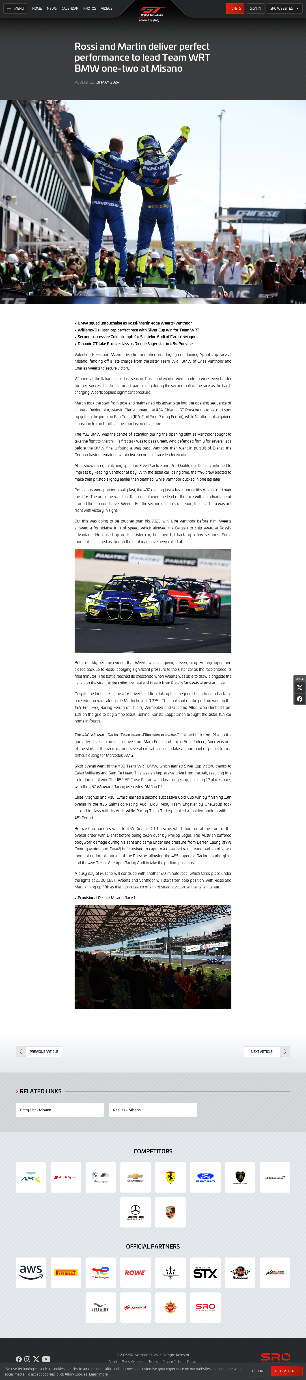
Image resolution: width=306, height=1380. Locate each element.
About (113, 1361)
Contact (192, 1361)
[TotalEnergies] (101, 1272)
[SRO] (205, 1307)
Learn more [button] (98, 1373)
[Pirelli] (66, 1272)
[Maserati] (170, 1272)
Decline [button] (258, 1371)
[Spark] (135, 1307)
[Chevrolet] (135, 1177)
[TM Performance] (240, 1272)
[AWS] (31, 1272)
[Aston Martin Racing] (31, 1177)
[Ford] (205, 1177)
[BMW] (101, 1177)
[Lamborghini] (240, 1177)
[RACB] (170, 1307)
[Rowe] (135, 1272)
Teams (153, 1361)
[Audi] (66, 1177)
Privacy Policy (172, 1361)
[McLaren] (275, 1177)
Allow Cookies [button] (287, 1371)
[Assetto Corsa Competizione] (275, 1272)
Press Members (133, 1361)
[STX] (205, 1272)
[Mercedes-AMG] (135, 1212)
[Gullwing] (101, 1307)
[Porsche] (170, 1212)
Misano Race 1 (123, 897)
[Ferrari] (170, 1177)
